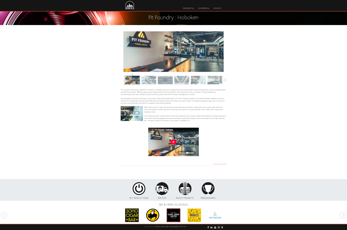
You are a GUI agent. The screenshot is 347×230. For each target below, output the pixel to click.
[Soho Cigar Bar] (132, 215)
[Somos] (215, 215)
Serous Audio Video (162, 226)
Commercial (204, 8)
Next (225, 79)
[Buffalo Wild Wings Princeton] (153, 215)
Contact (217, 8)
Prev (4, 215)
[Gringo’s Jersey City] (194, 215)
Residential (188, 8)
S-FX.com (183, 226)
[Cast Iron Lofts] (173, 215)
